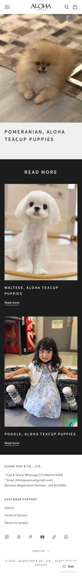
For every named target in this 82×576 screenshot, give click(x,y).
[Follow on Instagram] (7, 537)
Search (9, 508)
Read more (12, 302)
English (39, 550)
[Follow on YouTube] (42, 537)
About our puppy (16, 523)
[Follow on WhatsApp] (66, 537)
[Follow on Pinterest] (30, 537)
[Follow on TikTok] (54, 537)
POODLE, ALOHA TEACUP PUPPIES (40, 434)
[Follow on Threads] (18, 537)
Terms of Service (16, 515)
